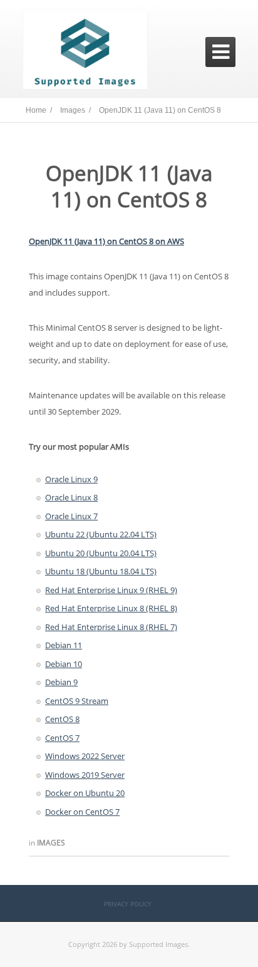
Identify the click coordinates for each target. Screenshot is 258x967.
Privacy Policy (128, 903)
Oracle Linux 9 (71, 479)
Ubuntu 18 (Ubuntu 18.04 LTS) (101, 571)
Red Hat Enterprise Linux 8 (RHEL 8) (111, 608)
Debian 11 (63, 645)
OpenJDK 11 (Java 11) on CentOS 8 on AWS (106, 241)
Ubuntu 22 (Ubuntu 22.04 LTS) (101, 534)
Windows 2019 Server (85, 774)
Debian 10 (63, 664)
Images (51, 842)
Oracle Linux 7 (71, 516)
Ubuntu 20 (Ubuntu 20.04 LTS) (101, 553)
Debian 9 (61, 682)
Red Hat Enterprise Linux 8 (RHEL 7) (111, 627)
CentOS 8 (62, 719)
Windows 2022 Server (85, 756)
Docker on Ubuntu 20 (85, 793)
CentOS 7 (62, 737)
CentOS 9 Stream (76, 700)
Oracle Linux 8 (71, 497)
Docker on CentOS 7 (82, 811)
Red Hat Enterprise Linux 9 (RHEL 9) (111, 590)
